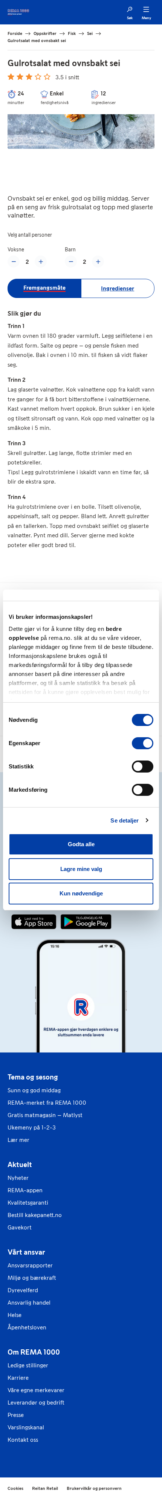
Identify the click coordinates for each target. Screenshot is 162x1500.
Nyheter (18, 1177)
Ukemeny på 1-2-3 (32, 1127)
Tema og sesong (33, 1076)
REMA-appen (25, 1190)
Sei (90, 33)
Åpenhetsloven (27, 1327)
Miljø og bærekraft (32, 1277)
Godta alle (81, 844)
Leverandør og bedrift (36, 1402)
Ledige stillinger (28, 1365)
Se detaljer (124, 820)
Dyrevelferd (23, 1290)
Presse (16, 1414)
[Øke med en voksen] (41, 262)
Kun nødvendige (81, 893)
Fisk (72, 33)
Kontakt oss (23, 1439)
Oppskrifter (45, 33)
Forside (15, 33)
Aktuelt (20, 1164)
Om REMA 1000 (34, 1351)
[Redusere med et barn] (71, 262)
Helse (14, 1315)
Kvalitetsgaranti (28, 1202)
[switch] (142, 743)
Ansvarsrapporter (30, 1265)
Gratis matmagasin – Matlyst (45, 1115)
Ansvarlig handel (29, 1302)
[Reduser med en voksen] (14, 262)
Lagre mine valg (81, 869)
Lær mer (18, 1139)
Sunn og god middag (34, 1090)
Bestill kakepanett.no (35, 1215)
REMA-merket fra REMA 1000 (47, 1102)
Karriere (18, 1377)
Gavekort (20, 1227)
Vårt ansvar (26, 1252)
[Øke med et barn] (98, 262)
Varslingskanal (26, 1427)
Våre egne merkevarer (36, 1390)
